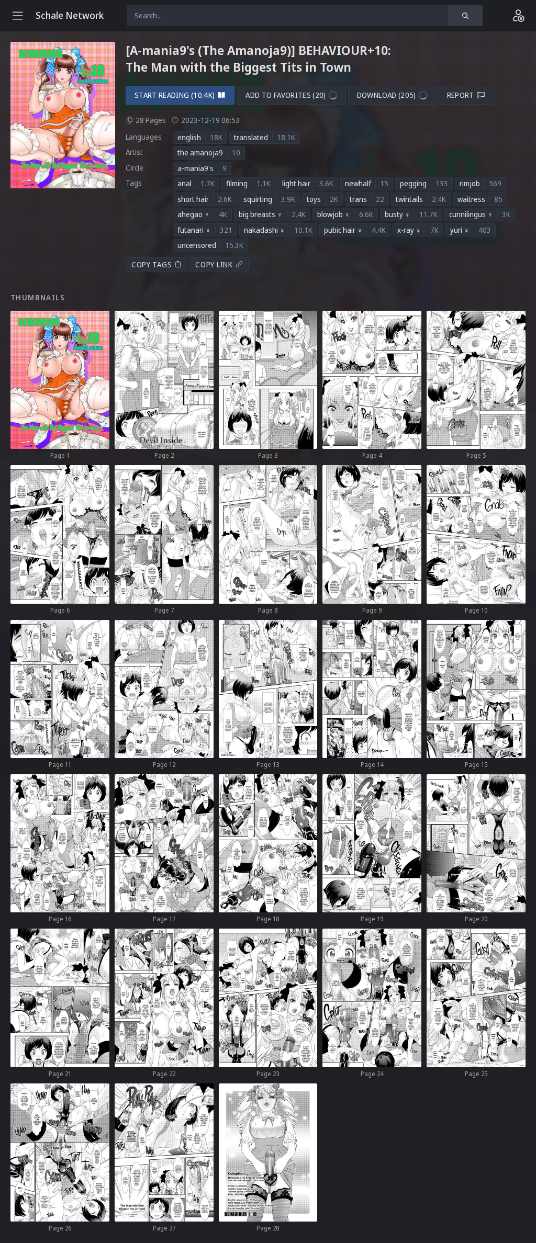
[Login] (518, 15)
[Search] (465, 15)
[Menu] (17, 15)
